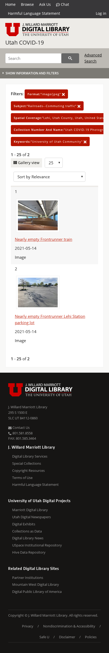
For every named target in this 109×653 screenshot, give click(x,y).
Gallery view (28, 162)
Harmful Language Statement (34, 13)
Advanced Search (93, 57)
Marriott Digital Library (30, 509)
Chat (64, 4)
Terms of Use (22, 477)
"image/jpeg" (45, 94)
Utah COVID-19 (24, 42)
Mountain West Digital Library (35, 584)
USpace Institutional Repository (37, 545)
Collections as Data (27, 531)
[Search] (70, 58)
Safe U (44, 637)
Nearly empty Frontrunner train (43, 239)
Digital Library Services (29, 456)
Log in (101, 13)
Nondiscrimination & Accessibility (69, 626)
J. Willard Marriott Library (27, 407)
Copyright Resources (28, 470)
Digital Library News (27, 538)
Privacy (27, 626)
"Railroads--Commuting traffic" (46, 106)
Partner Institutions (27, 577)
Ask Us (45, 4)
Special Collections (26, 463)
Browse (27, 4)
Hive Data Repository (29, 552)
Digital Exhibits (23, 524)
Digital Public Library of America (37, 591)
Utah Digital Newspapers (31, 517)
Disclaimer (67, 637)
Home (10, 4)
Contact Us (21, 427)
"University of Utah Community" (49, 141)
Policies (91, 637)
